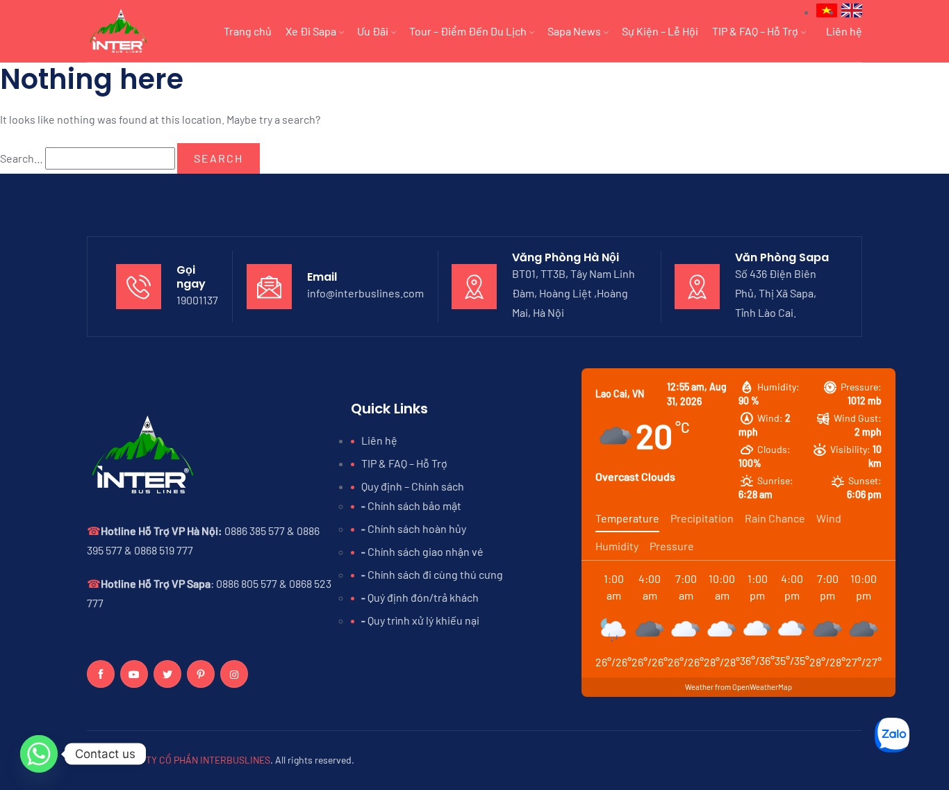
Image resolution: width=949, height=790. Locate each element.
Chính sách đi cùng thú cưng (435, 574)
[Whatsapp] (39, 754)
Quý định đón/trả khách (423, 597)
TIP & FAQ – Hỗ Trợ (755, 31)
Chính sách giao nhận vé (426, 551)
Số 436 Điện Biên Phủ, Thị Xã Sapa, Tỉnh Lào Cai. (775, 293)
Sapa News (574, 31)
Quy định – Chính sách (412, 486)
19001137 (197, 299)
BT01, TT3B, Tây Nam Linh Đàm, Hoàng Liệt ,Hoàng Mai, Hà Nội (573, 293)
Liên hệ (844, 31)
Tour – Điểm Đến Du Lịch (468, 31)
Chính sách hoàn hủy (417, 528)
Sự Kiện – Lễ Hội (660, 31)
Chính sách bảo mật (414, 505)
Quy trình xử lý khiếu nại (423, 620)
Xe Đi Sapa (311, 31)
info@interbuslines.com (365, 292)
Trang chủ (248, 31)
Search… (21, 158)
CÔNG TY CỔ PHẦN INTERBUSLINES (194, 760)
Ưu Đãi (372, 31)
